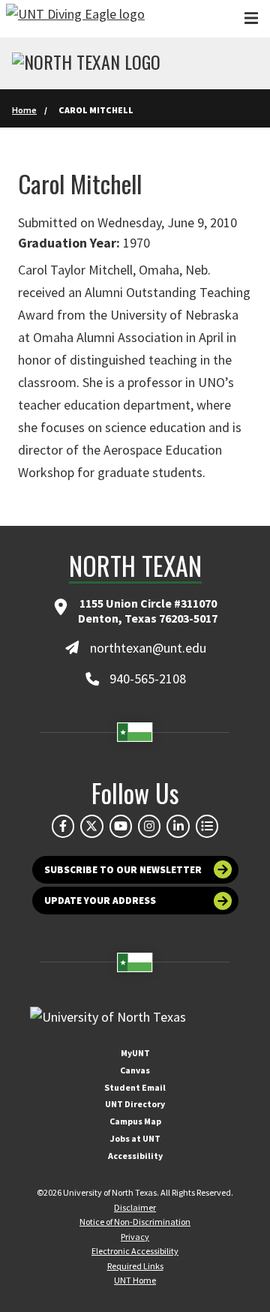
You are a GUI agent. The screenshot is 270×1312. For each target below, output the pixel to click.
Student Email (135, 1087)
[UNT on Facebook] (63, 826)
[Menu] (251, 18)
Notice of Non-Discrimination (135, 1221)
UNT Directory (135, 1103)
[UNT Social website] (207, 826)
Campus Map (135, 1121)
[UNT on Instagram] (149, 826)
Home (24, 110)
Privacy (135, 1236)
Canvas (135, 1070)
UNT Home (135, 1280)
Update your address (100, 900)
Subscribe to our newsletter (123, 869)
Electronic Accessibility (135, 1250)
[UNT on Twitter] (91, 826)
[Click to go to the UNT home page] (75, 19)
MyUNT (135, 1052)
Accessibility (135, 1155)
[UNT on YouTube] (121, 826)
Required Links (135, 1265)
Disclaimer (135, 1207)
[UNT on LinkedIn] (177, 826)
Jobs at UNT (135, 1138)
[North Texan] (86, 64)
